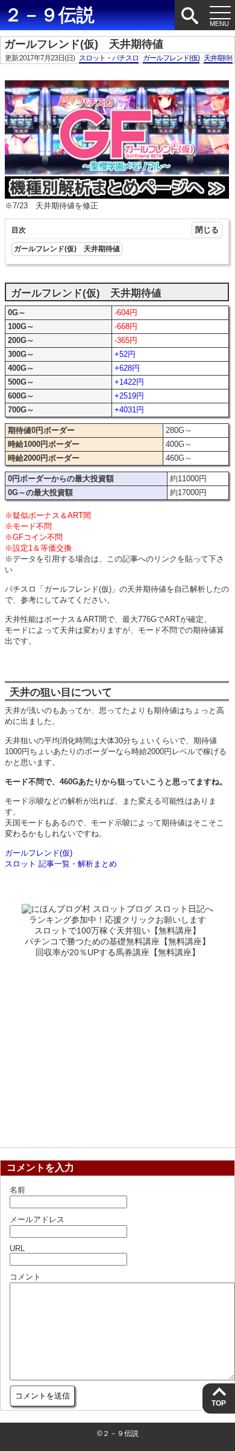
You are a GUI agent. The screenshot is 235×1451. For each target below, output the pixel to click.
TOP (219, 1403)
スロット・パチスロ (109, 58)
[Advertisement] (117, 1048)
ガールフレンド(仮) (171, 58)
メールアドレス (37, 1219)
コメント (25, 1276)
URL (17, 1248)
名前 (17, 1189)
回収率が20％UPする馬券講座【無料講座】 (118, 952)
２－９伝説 (49, 15)
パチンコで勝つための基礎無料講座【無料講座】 (117, 941)
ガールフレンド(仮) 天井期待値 (67, 249)
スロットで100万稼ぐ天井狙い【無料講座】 (117, 930)
